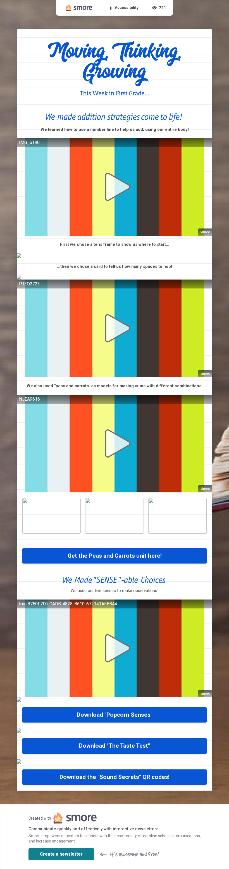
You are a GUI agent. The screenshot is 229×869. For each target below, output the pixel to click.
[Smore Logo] (79, 7)
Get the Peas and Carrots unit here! (115, 555)
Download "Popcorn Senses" (114, 714)
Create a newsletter (61, 854)
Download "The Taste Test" (114, 745)
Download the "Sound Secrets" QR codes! (114, 777)
